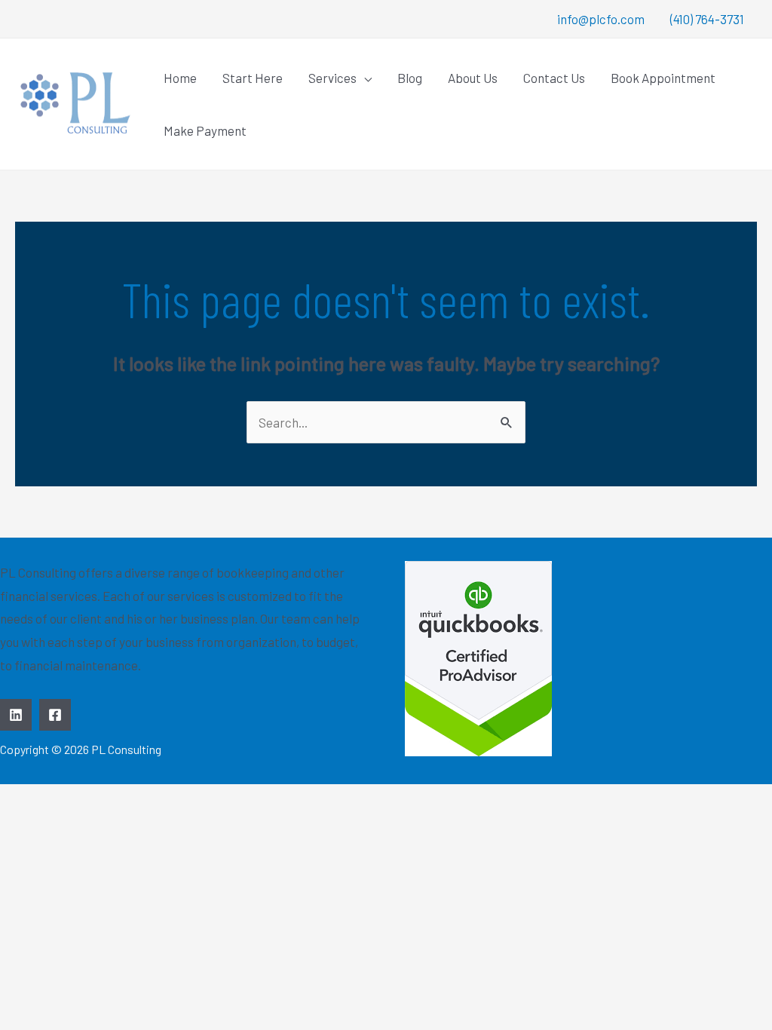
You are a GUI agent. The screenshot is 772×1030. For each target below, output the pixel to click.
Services (332, 77)
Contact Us (554, 77)
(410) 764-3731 (707, 18)
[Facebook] (55, 715)
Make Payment (205, 130)
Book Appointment (663, 77)
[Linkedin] (16, 715)
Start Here (252, 77)
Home (180, 77)
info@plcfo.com (601, 18)
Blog (409, 77)
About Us (473, 77)
